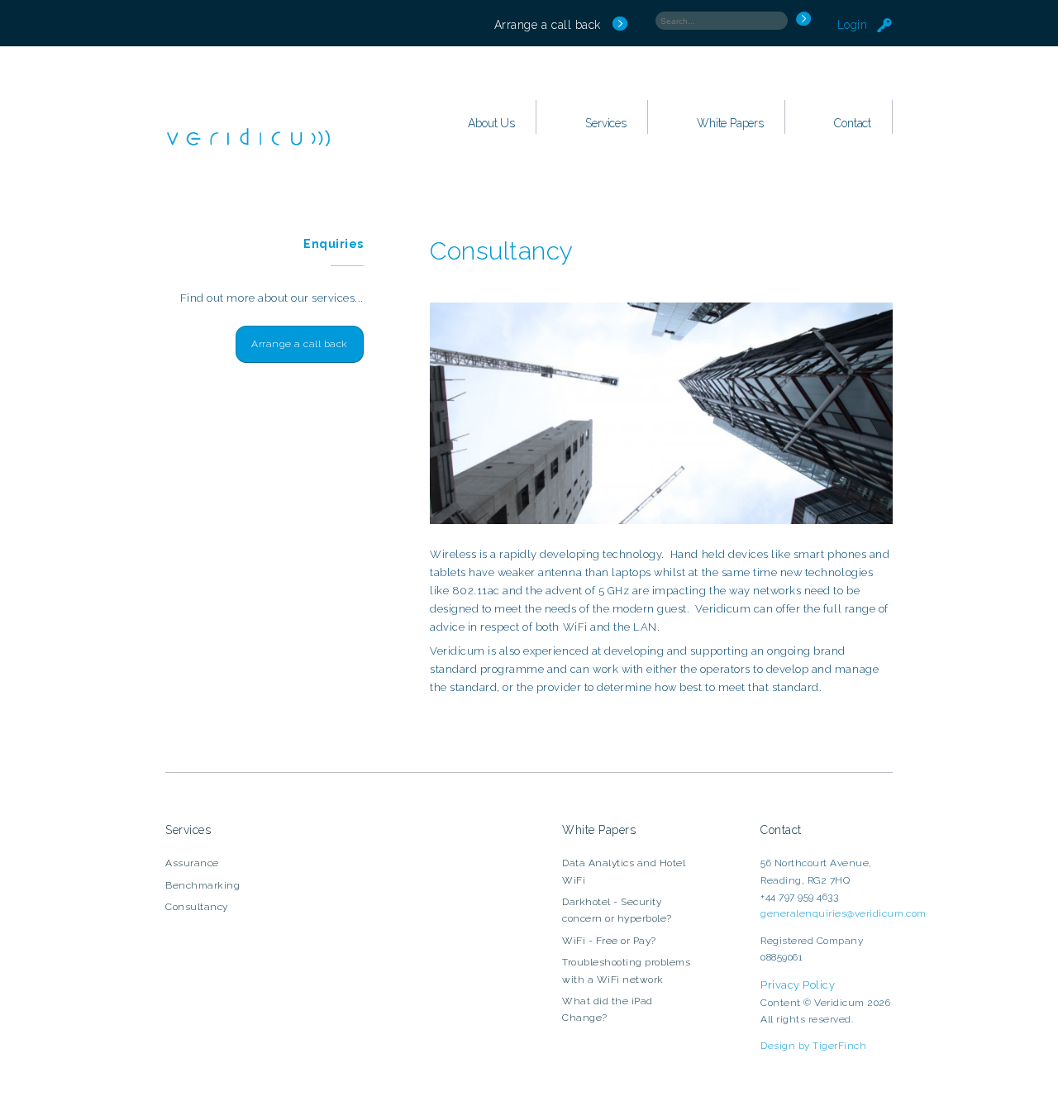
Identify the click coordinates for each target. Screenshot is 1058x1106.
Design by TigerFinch (813, 1045)
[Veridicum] (248, 151)
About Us (491, 123)
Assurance (192, 863)
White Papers (730, 123)
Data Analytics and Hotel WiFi (623, 871)
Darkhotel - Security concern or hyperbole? (617, 910)
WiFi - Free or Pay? (609, 940)
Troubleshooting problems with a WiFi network (626, 970)
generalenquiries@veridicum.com (843, 913)
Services (605, 123)
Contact (852, 123)
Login (854, 24)
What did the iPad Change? (607, 1009)
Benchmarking (202, 885)
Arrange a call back (547, 24)
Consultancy (196, 907)
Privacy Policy (797, 985)
